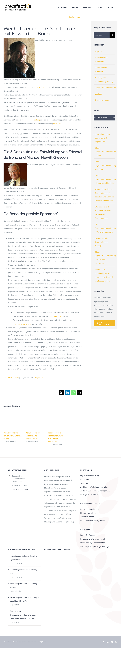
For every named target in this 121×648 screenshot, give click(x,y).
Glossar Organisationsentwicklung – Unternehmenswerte (105, 228)
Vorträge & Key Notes (89, 494)
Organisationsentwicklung (104, 87)
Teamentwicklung (102, 100)
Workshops (85, 479)
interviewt (57, 123)
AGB (39, 642)
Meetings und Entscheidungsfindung (104, 79)
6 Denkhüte (39, 87)
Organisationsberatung (89, 475)
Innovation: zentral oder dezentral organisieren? (102, 138)
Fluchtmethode (55, 316)
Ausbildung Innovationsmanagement (95, 491)
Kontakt (44, 642)
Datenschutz (32, 642)
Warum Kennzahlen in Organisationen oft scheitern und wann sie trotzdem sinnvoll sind (23, 615)
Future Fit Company (88, 535)
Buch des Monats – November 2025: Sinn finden (13, 436)
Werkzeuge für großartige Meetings (94, 546)
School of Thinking (32, 120)
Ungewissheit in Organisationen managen (101, 242)
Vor (78, 17)
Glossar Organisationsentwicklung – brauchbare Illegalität (105, 179)
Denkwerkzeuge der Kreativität (92, 542)
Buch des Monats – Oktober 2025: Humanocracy (34, 436)
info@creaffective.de (20, 489)
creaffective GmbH (11, 642)
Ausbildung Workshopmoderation (94, 487)
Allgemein (39, 378)
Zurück (72, 17)
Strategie (98, 94)
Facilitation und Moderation (101, 59)
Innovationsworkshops (22, 324)
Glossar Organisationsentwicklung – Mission (105, 165)
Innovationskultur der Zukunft (92, 539)
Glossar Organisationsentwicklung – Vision (105, 152)
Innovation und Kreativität (101, 69)
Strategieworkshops (88, 513)
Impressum (22, 642)
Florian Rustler (13, 378)
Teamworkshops (87, 517)
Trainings (84, 483)
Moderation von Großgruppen (92, 520)
